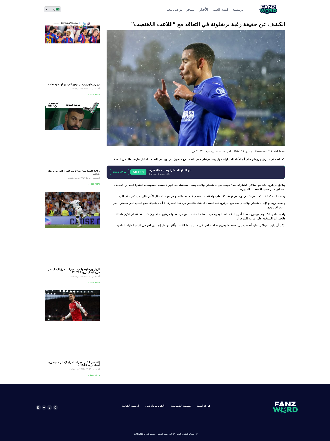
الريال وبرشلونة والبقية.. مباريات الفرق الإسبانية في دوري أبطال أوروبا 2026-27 (73, 271)
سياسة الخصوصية (180, 405)
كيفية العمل (220, 9)
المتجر (190, 9)
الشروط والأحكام (154, 405)
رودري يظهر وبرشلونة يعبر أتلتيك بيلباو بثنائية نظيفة (74, 84)
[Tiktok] (49, 407)
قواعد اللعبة (203, 405)
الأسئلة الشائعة (130, 405)
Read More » (94, 94)
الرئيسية (238, 9)
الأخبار (203, 9)
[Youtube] (44, 407)
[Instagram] (55, 407)
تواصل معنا (174, 9)
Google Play (119, 172)
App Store (138, 172)
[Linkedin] (38, 407)
